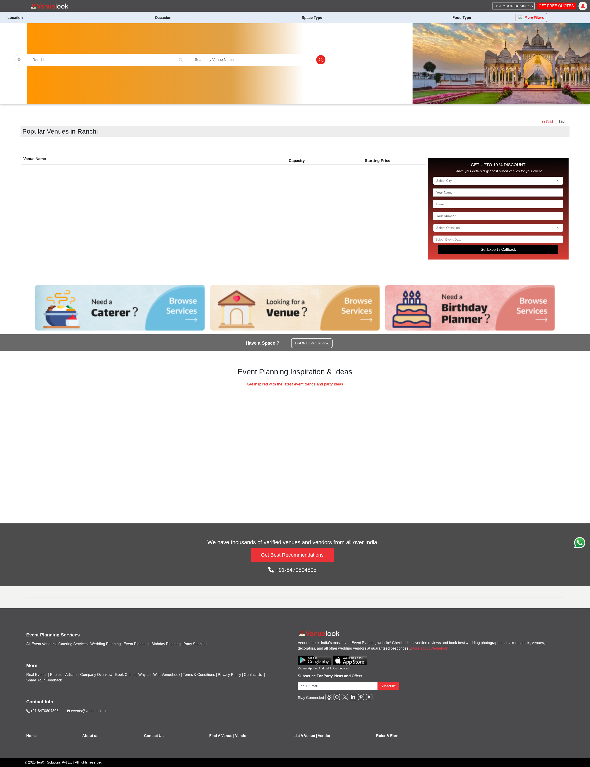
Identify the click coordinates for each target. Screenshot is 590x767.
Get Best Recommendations (292, 555)
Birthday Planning (166, 644)
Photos (56, 675)
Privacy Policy (229, 675)
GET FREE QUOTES (556, 6)
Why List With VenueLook (159, 675)
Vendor (241, 736)
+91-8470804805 (295, 570)
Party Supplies (195, 644)
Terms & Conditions (199, 675)
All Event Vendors (41, 644)
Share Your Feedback (44, 680)
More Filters (534, 17)
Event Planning (136, 644)
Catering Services (73, 644)
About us (90, 736)
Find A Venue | (221, 736)
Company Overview (96, 675)
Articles (71, 675)
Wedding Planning (105, 644)
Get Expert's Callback (498, 249)
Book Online (125, 675)
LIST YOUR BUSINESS (513, 6)
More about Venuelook (429, 648)
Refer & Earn (387, 736)
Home (31, 736)
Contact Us (253, 675)
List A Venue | (305, 736)
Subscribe (388, 686)
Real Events (36, 675)
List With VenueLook (311, 343)
